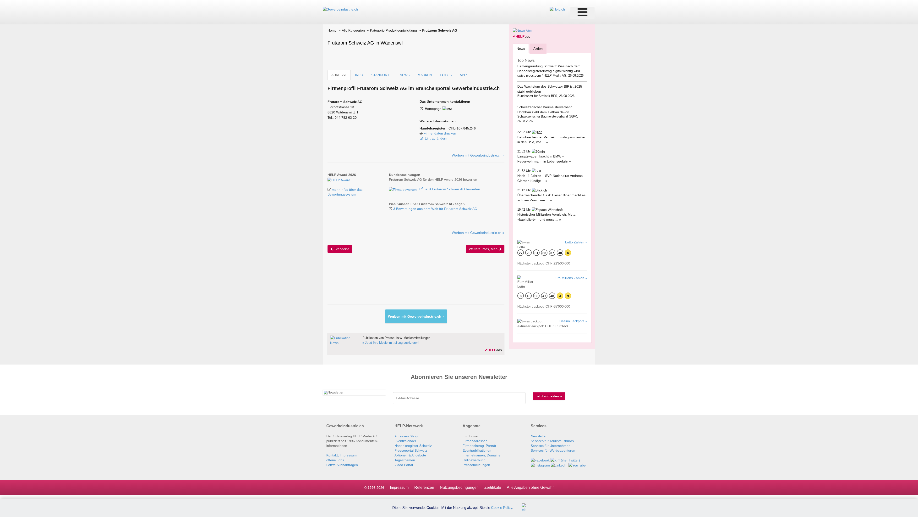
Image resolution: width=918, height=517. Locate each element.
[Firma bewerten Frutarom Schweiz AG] (403, 189)
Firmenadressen (475, 441)
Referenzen (424, 487)
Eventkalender (405, 441)
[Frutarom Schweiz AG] (339, 179)
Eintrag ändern (436, 138)
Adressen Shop (406, 436)
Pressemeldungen (476, 465)
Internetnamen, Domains (481, 455)
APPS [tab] (464, 75)
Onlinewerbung (474, 460)
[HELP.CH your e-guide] (557, 9)
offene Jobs (335, 460)
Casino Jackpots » (573, 321)
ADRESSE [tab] (339, 75)
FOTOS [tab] (446, 75)
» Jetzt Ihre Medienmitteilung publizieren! (390, 342)
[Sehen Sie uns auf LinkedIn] (559, 465)
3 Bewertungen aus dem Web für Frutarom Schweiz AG (435, 209)
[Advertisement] (415, 283)
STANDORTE (381, 75)
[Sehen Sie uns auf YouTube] (577, 465)
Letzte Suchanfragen (342, 465)
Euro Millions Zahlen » (570, 278)
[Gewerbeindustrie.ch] (340, 9)
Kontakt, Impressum (341, 455)
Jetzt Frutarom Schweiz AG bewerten (451, 189)
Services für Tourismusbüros (552, 441)
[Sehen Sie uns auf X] (565, 460)
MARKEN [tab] (425, 75)
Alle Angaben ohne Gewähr (530, 487)
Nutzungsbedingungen (459, 487)
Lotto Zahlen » (576, 242)
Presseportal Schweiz (410, 450)
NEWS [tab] (405, 75)
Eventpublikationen (477, 450)
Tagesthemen (404, 460)
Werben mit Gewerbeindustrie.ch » (478, 155)
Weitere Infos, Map (483, 249)
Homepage (434, 109)
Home (332, 30)
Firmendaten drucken (440, 133)
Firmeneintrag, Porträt (479, 446)
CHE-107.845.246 (462, 128)
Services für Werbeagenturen (553, 450)
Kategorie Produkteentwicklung (393, 30)
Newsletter (539, 436)
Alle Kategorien (353, 30)
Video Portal (403, 465)
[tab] (521, 48)
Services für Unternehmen (550, 446)
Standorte (341, 249)
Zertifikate (492, 487)
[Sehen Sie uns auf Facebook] (540, 460)
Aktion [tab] (538, 49)
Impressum (399, 487)
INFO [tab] (359, 75)
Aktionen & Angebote (410, 455)
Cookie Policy (501, 507)
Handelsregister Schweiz (413, 446)
